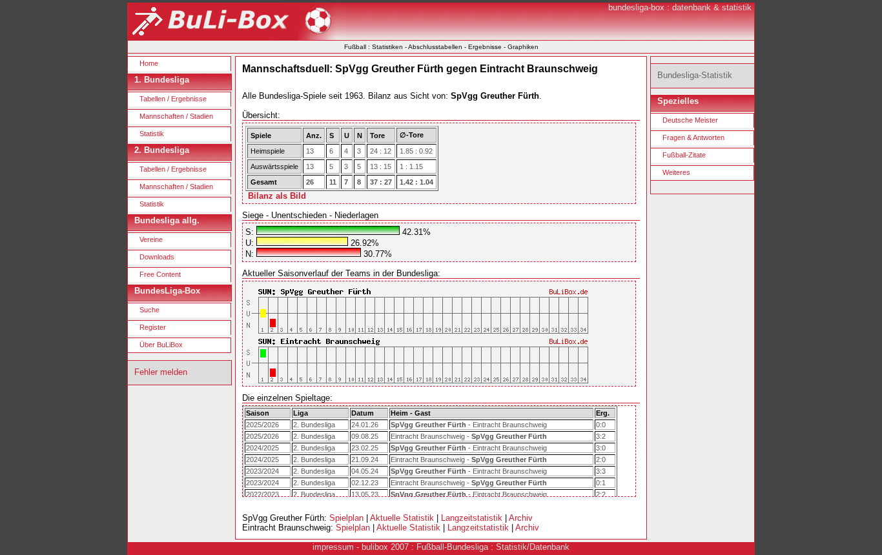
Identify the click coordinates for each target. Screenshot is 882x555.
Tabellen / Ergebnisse (173, 99)
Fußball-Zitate (684, 155)
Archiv (521, 518)
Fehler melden (160, 372)
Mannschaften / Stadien (176, 116)
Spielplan (346, 518)
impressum (333, 547)
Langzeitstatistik (471, 518)
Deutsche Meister (690, 120)
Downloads (156, 257)
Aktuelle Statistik (402, 518)
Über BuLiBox (161, 344)
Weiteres (676, 172)
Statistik (151, 133)
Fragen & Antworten (693, 137)
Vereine (151, 239)
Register (152, 327)
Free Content (160, 274)
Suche (149, 310)
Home (148, 63)
